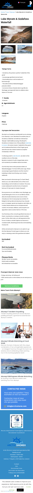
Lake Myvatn (16, 156)
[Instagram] (18, 476)
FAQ (16, 466)
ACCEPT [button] (20, 490)
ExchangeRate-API (9, 491)
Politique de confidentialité (16, 473)
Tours (7, 12)
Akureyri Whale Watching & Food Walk (15, 342)
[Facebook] (15, 476)
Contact (16, 464)
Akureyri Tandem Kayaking (12, 311)
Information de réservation (16, 470)
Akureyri (12, 12)
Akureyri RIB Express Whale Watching (16, 376)
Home (3, 12)
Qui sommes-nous (16, 468)
